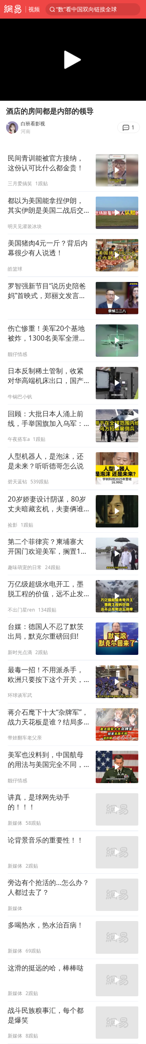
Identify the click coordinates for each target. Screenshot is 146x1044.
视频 (34, 9)
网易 (13, 9)
